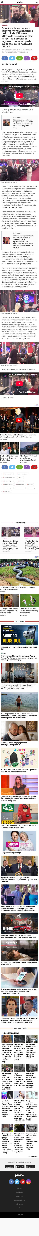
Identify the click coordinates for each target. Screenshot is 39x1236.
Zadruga (5, 25)
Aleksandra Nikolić (8, 474)
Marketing (19, 1192)
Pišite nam (19, 1204)
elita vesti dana (19, 488)
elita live (29, 484)
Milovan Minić (20, 484)
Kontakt (19, 1189)
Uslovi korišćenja (19, 1200)
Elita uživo (21, 481)
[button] (2, 535)
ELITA (20, 477)
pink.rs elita (6, 491)
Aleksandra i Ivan (22, 474)
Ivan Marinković (7, 484)
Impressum (19, 1196)
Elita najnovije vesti (8, 481)
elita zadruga (31, 488)
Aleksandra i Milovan (9, 477)
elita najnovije (7, 488)
